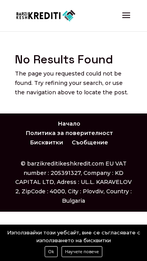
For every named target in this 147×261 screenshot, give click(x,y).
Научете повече (82, 251)
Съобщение (90, 142)
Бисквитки (46, 142)
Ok (51, 251)
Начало (69, 123)
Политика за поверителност (69, 133)
